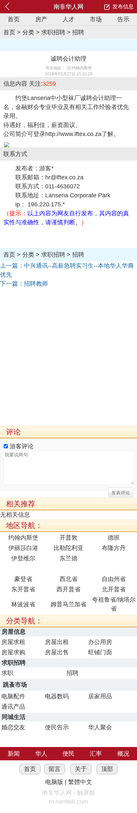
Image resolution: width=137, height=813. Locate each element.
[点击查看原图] (68, 144)
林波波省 (23, 604)
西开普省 (68, 589)
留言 (55, 769)
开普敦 (68, 537)
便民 (68, 753)
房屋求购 (13, 652)
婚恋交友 (13, 727)
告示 (123, 19)
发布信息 (123, 6)
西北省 (68, 579)
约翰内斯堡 (82, 68)
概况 (123, 753)
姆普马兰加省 (68, 604)
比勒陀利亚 (68, 548)
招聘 (78, 32)
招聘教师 (36, 283)
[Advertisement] (68, 357)
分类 (28, 32)
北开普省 (114, 589)
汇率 (96, 753)
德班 (114, 537)
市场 (96, 19)
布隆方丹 (114, 548)
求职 (7, 673)
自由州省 (114, 579)
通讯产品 (13, 706)
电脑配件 (13, 696)
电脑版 (54, 782)
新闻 (14, 753)
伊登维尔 (23, 558)
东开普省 (23, 589)
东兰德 (68, 558)
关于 (81, 769)
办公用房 (100, 642)
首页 (14, 19)
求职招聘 (53, 32)
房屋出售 (57, 652)
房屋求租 (13, 642)
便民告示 (57, 727)
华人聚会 (100, 727)
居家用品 (100, 696)
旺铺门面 (100, 652)
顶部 (107, 769)
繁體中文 (80, 782)
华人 (41, 753)
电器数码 (57, 696)
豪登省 (23, 579)
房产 (41, 19)
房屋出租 (57, 642)
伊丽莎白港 (23, 548)
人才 (68, 19)
